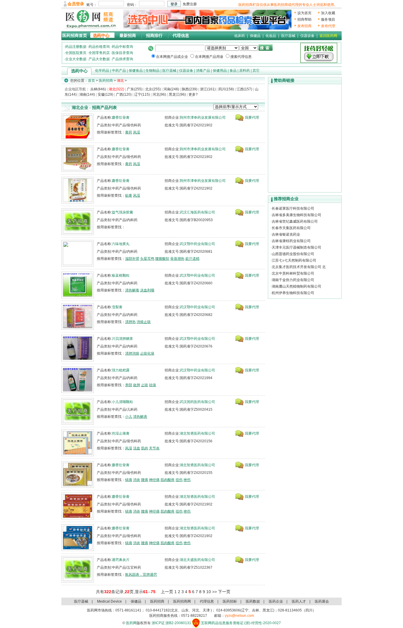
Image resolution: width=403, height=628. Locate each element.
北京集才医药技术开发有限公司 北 (299, 267)
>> (214, 591)
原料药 (244, 70)
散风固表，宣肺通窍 (141, 574)
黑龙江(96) (177, 94)
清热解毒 (132, 290)
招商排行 (154, 35)
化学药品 (102, 70)
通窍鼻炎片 (121, 560)
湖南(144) (87, 94)
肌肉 (144, 448)
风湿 (136, 132)
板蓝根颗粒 (121, 275)
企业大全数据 (75, 59)
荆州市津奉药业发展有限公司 (203, 117)
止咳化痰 (147, 353)
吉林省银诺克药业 (286, 234)
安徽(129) (105, 94)
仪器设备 (307, 36)
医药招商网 (182, 601)
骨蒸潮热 (177, 259)
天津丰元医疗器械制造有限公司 (296, 247)
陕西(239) (189, 89)
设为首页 (304, 13)
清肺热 (130, 322)
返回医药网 (328, 36)
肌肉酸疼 (167, 480)
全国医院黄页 (75, 53)
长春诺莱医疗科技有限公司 (293, 208)
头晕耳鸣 (147, 259)
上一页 (167, 591)
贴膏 (128, 195)
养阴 (128, 385)
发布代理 (328, 26)
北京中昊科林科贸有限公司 (293, 273)
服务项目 (328, 19)
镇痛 (128, 480)
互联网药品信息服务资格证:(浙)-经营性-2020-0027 (241, 623)
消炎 (136, 480)
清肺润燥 (132, 353)
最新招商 (127, 35)
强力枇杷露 (121, 370)
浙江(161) (208, 89)
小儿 (128, 417)
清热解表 (140, 417)
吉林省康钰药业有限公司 (291, 241)
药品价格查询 (99, 47)
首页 (91, 81)
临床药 (239, 36)
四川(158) (226, 89)
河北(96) (159, 94)
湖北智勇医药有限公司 (197, 433)
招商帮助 (304, 19)
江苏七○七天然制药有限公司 (294, 260)
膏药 (128, 132)
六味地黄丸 (121, 244)
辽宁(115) (142, 94)
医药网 (131, 623)
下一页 (224, 591)
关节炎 (154, 448)
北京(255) (153, 89)
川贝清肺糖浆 (122, 339)
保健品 (255, 36)
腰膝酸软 (162, 259)
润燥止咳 (144, 322)
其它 (256, 70)
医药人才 (299, 601)
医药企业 (276, 601)
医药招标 (230, 601)
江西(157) (244, 89)
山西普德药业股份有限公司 (293, 254)
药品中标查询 (122, 47)
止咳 (144, 385)
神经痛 (154, 480)
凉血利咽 (147, 290)
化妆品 (271, 36)
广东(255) (134, 89)
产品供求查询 (122, 59)
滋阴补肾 (132, 259)
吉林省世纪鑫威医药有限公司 (295, 221)
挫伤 (187, 480)
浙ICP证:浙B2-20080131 (171, 623)
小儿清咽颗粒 (122, 402)
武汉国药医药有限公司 (197, 402)
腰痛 (144, 480)
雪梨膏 (117, 307)
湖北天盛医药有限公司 (197, 560)
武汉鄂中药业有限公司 (197, 244)
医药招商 (106, 81)
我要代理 (252, 117)
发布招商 (304, 26)
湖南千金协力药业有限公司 (293, 280)
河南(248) (171, 89)
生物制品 (152, 70)
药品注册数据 (75, 47)
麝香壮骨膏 (121, 117)
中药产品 (119, 70)
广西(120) (124, 94)
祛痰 (152, 385)
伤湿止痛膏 (121, 433)
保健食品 (136, 70)
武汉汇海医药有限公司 (197, 212)
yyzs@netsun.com (239, 616)
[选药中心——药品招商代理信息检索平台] (207, 19)
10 (208, 591)
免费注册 (190, 4)
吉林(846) (98, 89)
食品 (233, 70)
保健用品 (220, 70)
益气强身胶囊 (122, 212)
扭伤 (179, 480)
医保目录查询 (122, 53)
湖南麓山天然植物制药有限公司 (296, 286)
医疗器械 (288, 36)
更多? (193, 94)
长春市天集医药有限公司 (291, 228)
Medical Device (109, 601)
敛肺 (136, 385)
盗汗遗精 (192, 259)
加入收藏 (328, 13)
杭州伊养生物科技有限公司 (293, 293)
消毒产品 (203, 70)
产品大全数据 (99, 59)
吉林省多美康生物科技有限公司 (296, 215)
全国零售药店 (99, 53)
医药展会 (322, 601)
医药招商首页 (74, 35)
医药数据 (253, 601)
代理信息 (181, 35)
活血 (136, 448)
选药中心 (101, 35)
